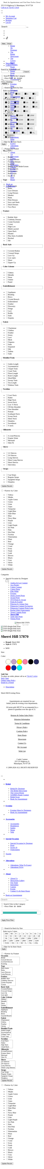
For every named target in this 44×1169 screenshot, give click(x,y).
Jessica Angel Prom (17, 596)
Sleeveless (12, 465)
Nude (10, 551)
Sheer (10, 260)
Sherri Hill (14, 614)
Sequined (11, 347)
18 (36, 102)
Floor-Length (13, 373)
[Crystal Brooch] (6, 1016)
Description (10, 687)
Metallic (11, 275)
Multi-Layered (13, 229)
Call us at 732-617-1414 (10, 8)
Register (9, 20)
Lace (10, 311)
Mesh (10, 340)
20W (36, 938)
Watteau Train (13, 385)
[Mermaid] (6, 1055)
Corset (10, 224)
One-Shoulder (13, 409)
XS (31, 128)
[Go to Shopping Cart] (2, 10)
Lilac (10, 523)
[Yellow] (19, 662)
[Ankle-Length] (6, 1031)
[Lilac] (13, 662)
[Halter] (7, 1043)
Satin (10, 344)
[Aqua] (19, 668)
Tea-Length (12, 383)
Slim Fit (11, 443)
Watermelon (12, 537)
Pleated (10, 234)
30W (32, 124)
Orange (11, 544)
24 (27, 107)
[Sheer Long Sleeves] (8, 1068)
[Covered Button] (6, 989)
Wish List (22, 751)
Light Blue (12, 511)
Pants (10, 198)
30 (18, 111)
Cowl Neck (12, 395)
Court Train (12, 371)
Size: (3, 652)
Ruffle (10, 313)
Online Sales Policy (8, 680)
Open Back (12, 231)
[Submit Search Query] (28, 900)
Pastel (10, 282)
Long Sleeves (13, 458)
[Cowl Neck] (7, 1041)
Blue (10, 516)
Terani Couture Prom (18, 612)
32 (27, 111)
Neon (10, 277)
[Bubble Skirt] (8, 979)
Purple (10, 521)
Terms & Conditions (22, 723)
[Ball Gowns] (6, 968)
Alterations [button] (10, 861)
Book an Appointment (14, 895)
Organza (11, 342)
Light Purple (12, 525)
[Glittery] (4, 999)
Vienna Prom (15, 619)
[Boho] (6, 970)
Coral (10, 546)
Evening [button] (9, 806)
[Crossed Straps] (6, 991)
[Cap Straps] (7, 1072)
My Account (10, 16)
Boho (10, 188)
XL (33, 133)
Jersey (10, 335)
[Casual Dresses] (10, 960)
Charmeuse (12, 328)
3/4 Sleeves (12, 455)
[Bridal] (10, 958)
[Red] (8, 668)
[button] (9, 43)
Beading (11, 295)
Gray (10, 560)
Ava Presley (14, 585)
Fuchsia (11, 535)
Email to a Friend (7, 683)
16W (21, 115)
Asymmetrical (13, 366)
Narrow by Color (11, 491)
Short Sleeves (13, 462)
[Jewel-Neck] (7, 1047)
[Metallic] (4, 1001)
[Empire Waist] (6, 1053)
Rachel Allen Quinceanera (20, 610)
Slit (9, 241)
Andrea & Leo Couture (19, 583)
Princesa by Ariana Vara (19, 604)
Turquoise (11, 509)
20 (20, 936)
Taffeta (10, 351)
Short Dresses (13, 205)
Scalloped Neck (14, 414)
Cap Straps (12, 475)
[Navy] (36, 662)
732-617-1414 (32, 676)
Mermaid (11, 440)
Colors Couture (16, 587)
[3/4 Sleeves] (8, 1064)
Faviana (13, 593)
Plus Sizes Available (15, 236)
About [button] (8, 874)
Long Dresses (13, 193)
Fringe (10, 309)
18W (32, 115)
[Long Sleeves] (8, 1066)
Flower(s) (11, 306)
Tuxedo (8, 854)
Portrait (10, 412)
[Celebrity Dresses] (8, 981)
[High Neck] (7, 1045)
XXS (21, 128)
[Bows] (6, 1014)
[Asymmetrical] (6, 1033)
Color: (3, 656)
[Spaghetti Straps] (7, 1076)
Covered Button (14, 251)
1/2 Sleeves (12, 453)
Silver (10, 563)
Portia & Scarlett (16, 602)
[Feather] (5, 1024)
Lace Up (11, 256)
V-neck (10, 426)
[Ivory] (8, 662)
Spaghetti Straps (14, 480)
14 (6, 936)
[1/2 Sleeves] (8, 1062)
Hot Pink (11, 532)
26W (17, 941)
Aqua (10, 507)
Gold (10, 553)
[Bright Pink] (25, 662)
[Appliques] (6, 1010)
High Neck (12, 400)
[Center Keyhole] (8, 983)
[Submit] (27, 27)
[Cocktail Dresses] (10, 962)
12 (40, 934)
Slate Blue (12, 514)
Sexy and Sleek (13, 202)
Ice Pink (11, 528)
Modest (10, 195)
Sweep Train (12, 380)
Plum (10, 539)
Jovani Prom (15, 598)
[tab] (24, 599)
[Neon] (4, 1003)
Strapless (11, 421)
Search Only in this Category (14, 76)
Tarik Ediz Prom (16, 617)
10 (32, 98)
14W (16, 938)
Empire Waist (13, 438)
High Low (12, 227)
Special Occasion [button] (12, 839)
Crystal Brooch (13, 299)
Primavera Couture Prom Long (21, 608)
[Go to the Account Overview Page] (2, 12)
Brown (10, 556)
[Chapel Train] (6, 1035)
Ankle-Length (13, 364)
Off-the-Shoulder (14, 407)
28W (21, 124)
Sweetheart (12, 423)
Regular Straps (13, 477)
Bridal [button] (8, 784)
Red (9, 542)
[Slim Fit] (6, 1057)
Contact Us (22, 743)
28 (39, 936)
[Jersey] (5, 1026)
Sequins (11, 318)
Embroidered (13, 302)
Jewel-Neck (12, 402)
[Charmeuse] (5, 1020)
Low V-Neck (13, 405)
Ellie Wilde (14, 591)
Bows (10, 297)
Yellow (10, 495)
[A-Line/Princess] (6, 1051)
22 (18, 107)
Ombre (10, 280)
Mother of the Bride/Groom (18, 166)
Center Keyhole (14, 222)
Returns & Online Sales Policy (22, 715)
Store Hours (22, 735)
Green (10, 502)
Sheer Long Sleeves (15, 460)
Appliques (12, 292)
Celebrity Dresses (14, 220)
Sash (9, 316)
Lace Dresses (13, 191)
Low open (12, 258)
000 (6, 934)
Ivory (10, 549)
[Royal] (13, 668)
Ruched (11, 238)
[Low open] (6, 995)
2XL (36, 943)
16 (27, 102)
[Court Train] (6, 1037)
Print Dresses (13, 200)
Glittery (11, 273)
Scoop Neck (12, 416)
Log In (8, 22)
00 (19, 94)
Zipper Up (12, 263)
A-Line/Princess (14, 436)
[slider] (39, 912)
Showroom (22, 739)
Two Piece (12, 207)
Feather (10, 304)
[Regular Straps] (7, 1074)
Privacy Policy (22, 727)
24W (32, 120)
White (10, 565)
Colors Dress (15, 589)
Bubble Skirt (12, 217)
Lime (10, 504)
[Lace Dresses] (6, 972)
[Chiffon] (5, 1022)
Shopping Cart (11, 18)
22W (21, 120)
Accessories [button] (10, 819)
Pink (9, 530)
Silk (9, 349)
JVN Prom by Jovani (18, 600)
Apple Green (13, 500)
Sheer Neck (12, 419)
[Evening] (10, 964)
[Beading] (6, 1012)
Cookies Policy (22, 731)
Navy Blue (12, 518)
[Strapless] (7, 1078)
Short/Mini (12, 378)
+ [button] (7, 581)
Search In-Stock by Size (14, 88)
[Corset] (8, 985)
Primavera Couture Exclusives (21, 606)
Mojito (10, 497)
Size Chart (5, 678)
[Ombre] (4, 1005)
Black (10, 558)
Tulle (10, 354)
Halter (10, 398)
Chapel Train (13, 369)
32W (37, 941)
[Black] (30, 662)
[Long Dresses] (6, 974)
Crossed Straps (13, 253)
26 (36, 107)
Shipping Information (22, 719)
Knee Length (13, 376)
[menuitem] (24, 16)
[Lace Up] (6, 993)
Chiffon (11, 330)
